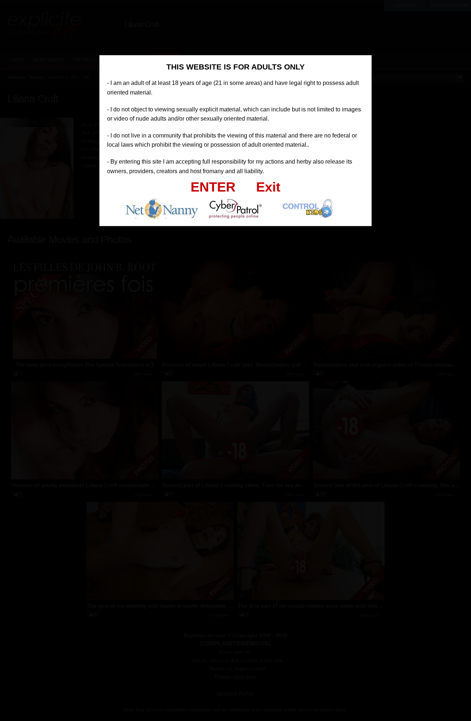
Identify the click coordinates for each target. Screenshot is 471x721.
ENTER (213, 186)
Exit (268, 186)
